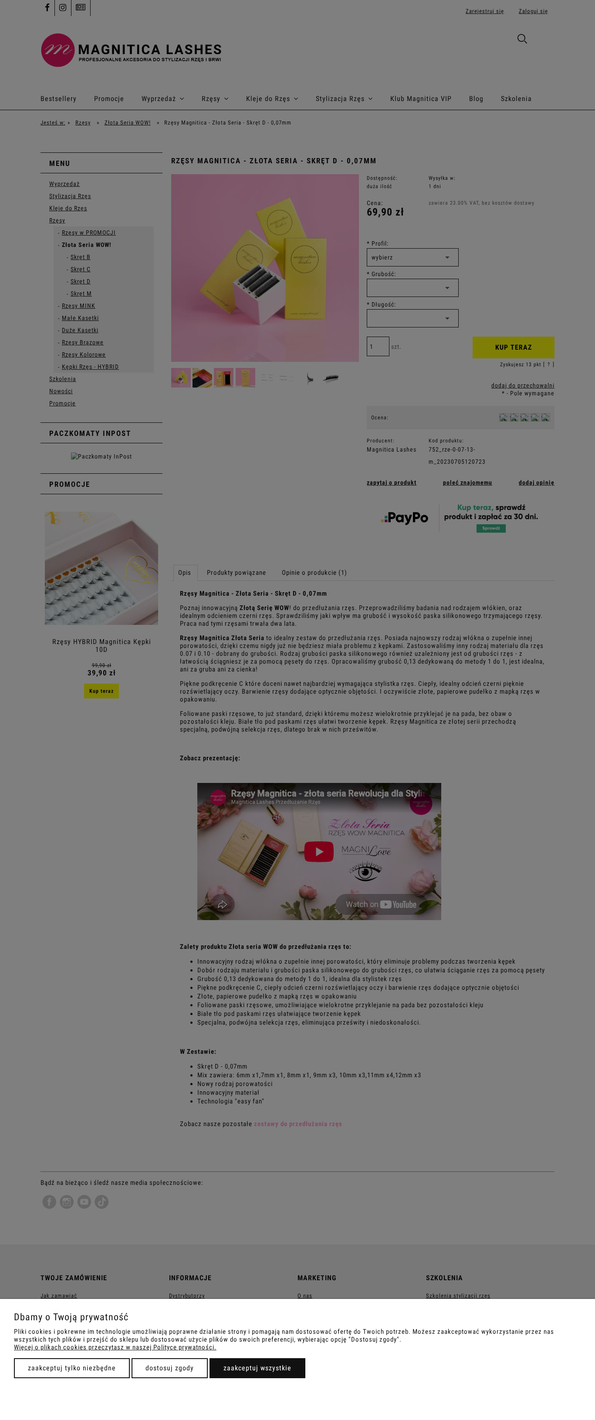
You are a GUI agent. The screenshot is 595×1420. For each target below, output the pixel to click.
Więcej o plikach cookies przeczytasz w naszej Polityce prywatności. (115, 1347)
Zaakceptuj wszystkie (257, 1368)
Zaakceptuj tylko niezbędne (72, 1368)
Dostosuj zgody (169, 1368)
